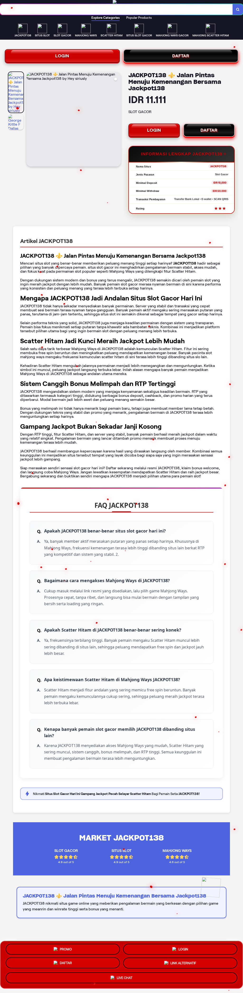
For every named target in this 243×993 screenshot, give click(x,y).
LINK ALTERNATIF (183, 965)
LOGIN (62, 55)
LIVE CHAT (124, 978)
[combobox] (116, 9)
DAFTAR (180, 55)
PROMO (66, 949)
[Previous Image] (30, 120)
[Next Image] (117, 120)
